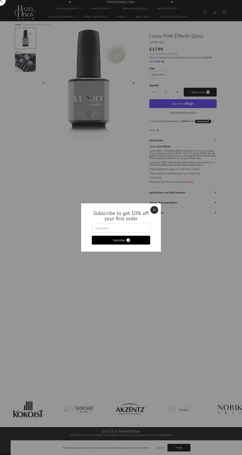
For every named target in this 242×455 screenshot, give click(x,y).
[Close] (154, 210)
